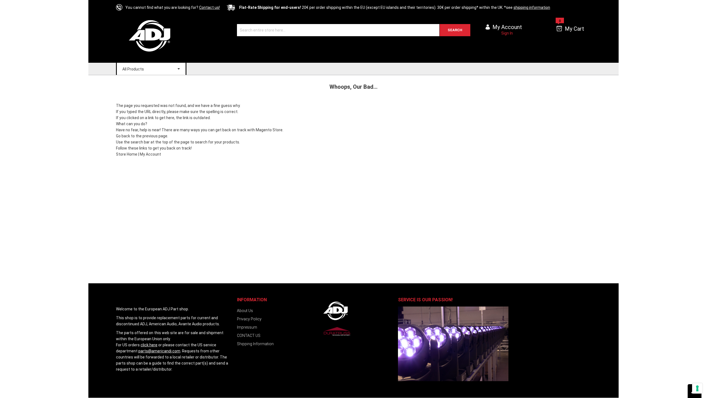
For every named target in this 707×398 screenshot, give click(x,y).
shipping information (531, 7)
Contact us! (209, 7)
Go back (123, 136)
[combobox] (353, 30)
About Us (245, 310)
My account (507, 27)
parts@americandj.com (159, 351)
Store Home (126, 154)
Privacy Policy (249, 319)
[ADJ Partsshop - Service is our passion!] (154, 35)
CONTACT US (248, 335)
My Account (150, 154)
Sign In (507, 33)
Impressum (247, 327)
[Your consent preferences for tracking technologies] (697, 388)
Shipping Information (255, 344)
